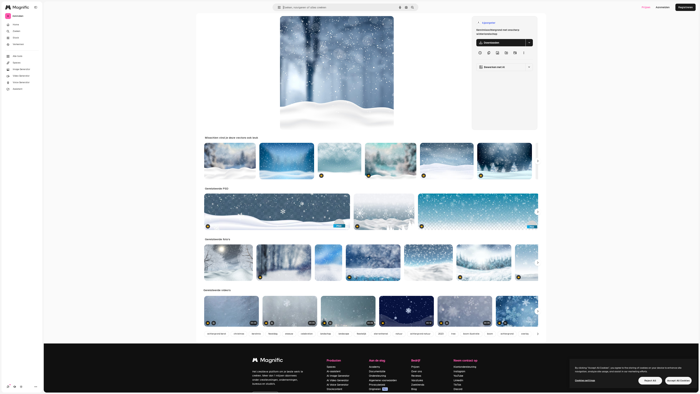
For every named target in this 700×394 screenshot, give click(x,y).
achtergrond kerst (216, 333)
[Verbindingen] (8, 387)
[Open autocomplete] (278, 7)
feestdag (272, 333)
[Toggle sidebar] (36, 7)
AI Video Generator (338, 380)
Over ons (416, 371)
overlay (525, 333)
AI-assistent (334, 371)
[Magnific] (267, 361)
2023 (441, 333)
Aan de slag (377, 360)
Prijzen (646, 7)
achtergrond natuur (420, 333)
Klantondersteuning (465, 366)
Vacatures (417, 380)
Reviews (416, 375)
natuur (399, 333)
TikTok (457, 384)
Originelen (378, 389)
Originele (304, 23)
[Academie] (15, 387)
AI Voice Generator (338, 384)
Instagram (459, 371)
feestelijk (361, 333)
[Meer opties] (523, 53)
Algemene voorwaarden (383, 380)
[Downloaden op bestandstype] (529, 42)
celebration (307, 333)
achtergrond (507, 333)
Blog (414, 389)
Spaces (331, 366)
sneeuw (289, 333)
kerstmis (256, 333)
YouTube (458, 375)
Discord (458, 389)
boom (490, 333)
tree (453, 333)
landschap (325, 333)
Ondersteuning (377, 375)
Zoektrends (417, 384)
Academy (374, 366)
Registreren (685, 7)
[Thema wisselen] (21, 387)
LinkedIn (458, 380)
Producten (334, 360)
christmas (239, 333)
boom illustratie (471, 333)
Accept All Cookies (678, 380)
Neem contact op (465, 360)
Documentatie (377, 371)
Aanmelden (663, 7)
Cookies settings (585, 380)
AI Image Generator (338, 375)
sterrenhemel (381, 333)
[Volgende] (537, 161)
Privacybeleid (377, 384)
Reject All (650, 380)
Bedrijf (415, 360)
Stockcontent (334, 389)
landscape (344, 333)
